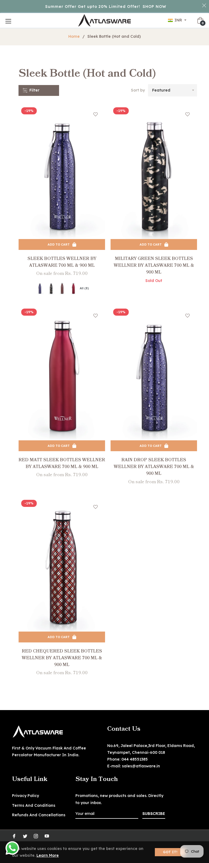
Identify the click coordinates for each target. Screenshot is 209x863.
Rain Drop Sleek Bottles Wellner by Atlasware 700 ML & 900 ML (154, 467)
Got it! (170, 852)
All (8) (84, 288)
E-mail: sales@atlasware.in (133, 766)
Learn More (47, 855)
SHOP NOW (154, 6)
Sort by (138, 90)
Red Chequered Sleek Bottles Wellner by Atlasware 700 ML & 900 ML (62, 658)
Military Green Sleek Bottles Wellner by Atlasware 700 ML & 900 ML (154, 265)
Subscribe (153, 813)
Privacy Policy (25, 795)
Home (74, 36)
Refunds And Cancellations (38, 814)
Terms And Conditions (33, 805)
